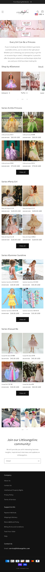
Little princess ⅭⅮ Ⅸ (8, 163)
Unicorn (5, 93)
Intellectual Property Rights (13, 490)
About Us (7, 481)
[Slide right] (27, 99)
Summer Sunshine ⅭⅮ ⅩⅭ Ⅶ (10, 310)
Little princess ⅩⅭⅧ (29, 134)
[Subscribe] (38, 461)
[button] (2, 12)
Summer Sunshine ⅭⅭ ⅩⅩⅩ (30, 282)
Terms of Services (10, 499)
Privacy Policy (8, 495)
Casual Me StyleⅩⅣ (28, 384)
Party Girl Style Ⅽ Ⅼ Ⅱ (28, 208)
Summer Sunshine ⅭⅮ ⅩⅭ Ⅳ (31, 310)
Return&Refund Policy (11, 522)
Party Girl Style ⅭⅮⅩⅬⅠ (29, 237)
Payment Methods (10, 513)
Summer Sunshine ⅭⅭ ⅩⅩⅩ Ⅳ (10, 282)
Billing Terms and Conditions (14, 527)
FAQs (5, 536)
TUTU (23, 93)
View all (40, 66)
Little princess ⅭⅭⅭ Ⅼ (29, 163)
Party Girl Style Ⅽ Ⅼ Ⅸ (8, 237)
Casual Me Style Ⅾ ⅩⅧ (8, 355)
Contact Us (8, 485)
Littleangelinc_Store (24, 568)
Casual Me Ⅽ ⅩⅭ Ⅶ (7, 384)
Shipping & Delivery (10, 517)
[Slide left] (18, 99)
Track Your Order (9, 531)
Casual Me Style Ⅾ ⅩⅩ (29, 355)
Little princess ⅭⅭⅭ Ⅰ (8, 134)
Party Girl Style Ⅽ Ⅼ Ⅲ (8, 208)
